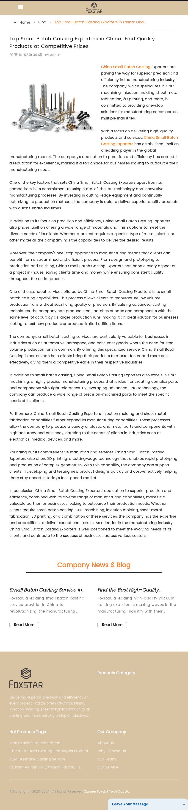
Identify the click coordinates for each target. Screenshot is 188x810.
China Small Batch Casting (125, 67)
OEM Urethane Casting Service (37, 759)
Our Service (108, 767)
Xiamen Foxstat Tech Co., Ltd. (107, 791)
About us (105, 743)
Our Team (106, 759)
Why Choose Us (111, 751)
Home (24, 22)
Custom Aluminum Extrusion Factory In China (44, 767)
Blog (42, 22)
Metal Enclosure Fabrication (34, 743)
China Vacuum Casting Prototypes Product (48, 751)
